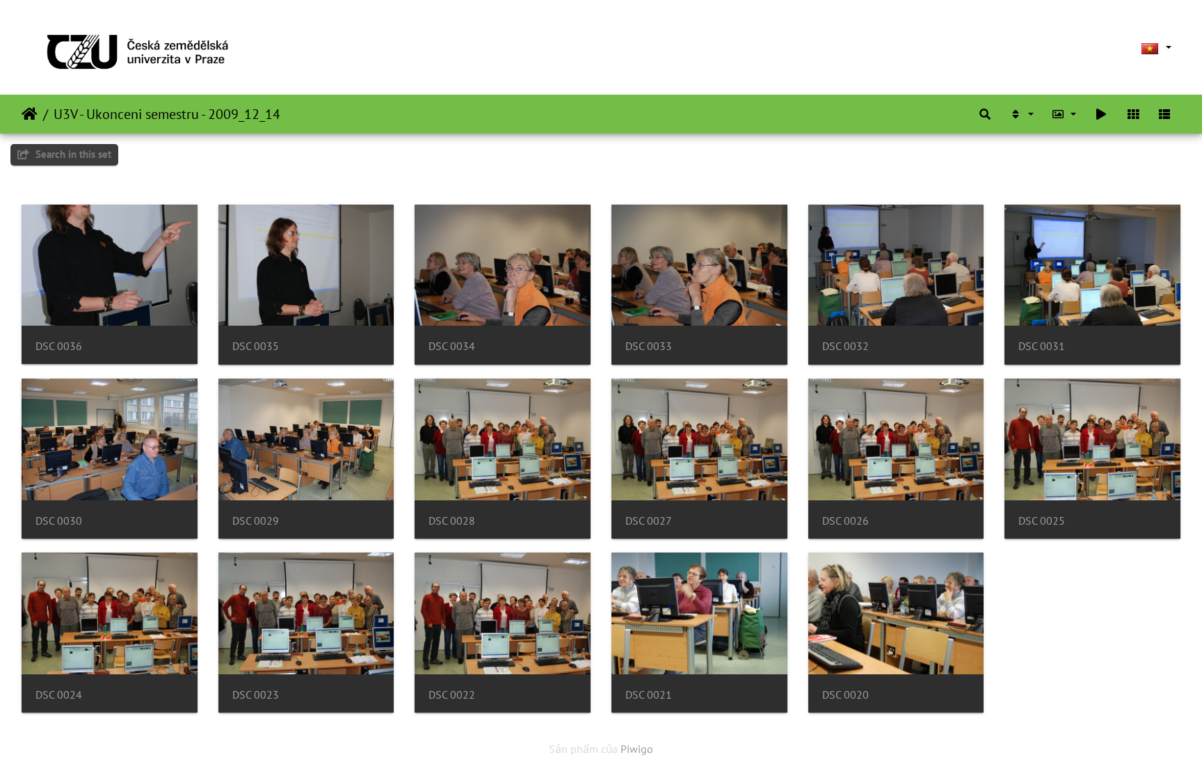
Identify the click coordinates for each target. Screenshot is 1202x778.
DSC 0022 (451, 694)
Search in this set (72, 154)
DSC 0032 (845, 346)
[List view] (1164, 114)
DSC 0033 (648, 346)
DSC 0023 (255, 694)
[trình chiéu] (1101, 114)
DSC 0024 (58, 694)
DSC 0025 (1041, 520)
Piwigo (636, 749)
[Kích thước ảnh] (1064, 114)
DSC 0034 (451, 346)
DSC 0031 (1041, 346)
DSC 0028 (451, 520)
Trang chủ (30, 114)
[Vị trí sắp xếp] (1021, 114)
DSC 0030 (58, 520)
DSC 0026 (845, 520)
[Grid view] (1133, 114)
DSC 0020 (845, 694)
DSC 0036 (58, 346)
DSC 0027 (648, 520)
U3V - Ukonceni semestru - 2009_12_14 (167, 114)
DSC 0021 (648, 694)
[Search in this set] (985, 114)
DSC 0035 (255, 346)
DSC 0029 (255, 520)
